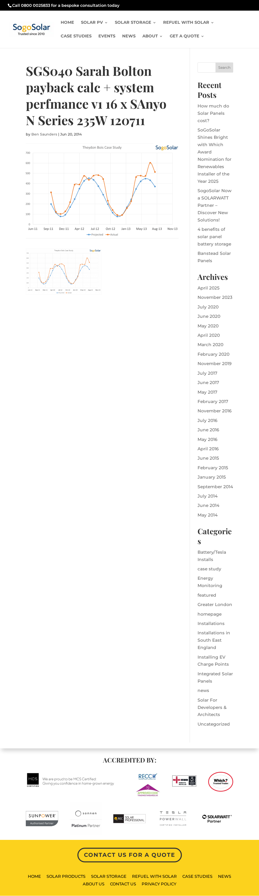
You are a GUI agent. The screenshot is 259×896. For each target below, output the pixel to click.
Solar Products (66, 877)
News (129, 36)
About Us (93, 884)
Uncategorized (214, 724)
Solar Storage (133, 23)
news (203, 690)
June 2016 (208, 429)
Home (67, 23)
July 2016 (207, 420)
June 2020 (209, 316)
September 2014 (215, 486)
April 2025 (209, 287)
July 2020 (208, 306)
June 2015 (208, 458)
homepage (210, 614)
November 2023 (215, 297)
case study (209, 568)
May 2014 (208, 515)
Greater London (215, 604)
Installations (211, 623)
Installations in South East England (214, 640)
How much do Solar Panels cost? (213, 113)
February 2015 (213, 467)
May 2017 (207, 392)
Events (106, 36)
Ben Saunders (44, 134)
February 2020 (213, 354)
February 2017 (213, 401)
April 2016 (208, 448)
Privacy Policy (159, 884)
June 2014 (208, 505)
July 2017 (207, 373)
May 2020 (208, 325)
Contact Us (123, 884)
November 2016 (214, 410)
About (150, 36)
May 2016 (207, 439)
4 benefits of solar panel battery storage (214, 237)
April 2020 (209, 335)
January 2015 (212, 477)
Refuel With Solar (186, 23)
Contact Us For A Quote (129, 855)
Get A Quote (184, 36)
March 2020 (210, 344)
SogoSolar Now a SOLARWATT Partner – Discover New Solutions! (214, 205)
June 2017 (208, 382)
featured (207, 595)
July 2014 (208, 496)
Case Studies (76, 36)
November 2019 (214, 363)
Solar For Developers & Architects (212, 707)
